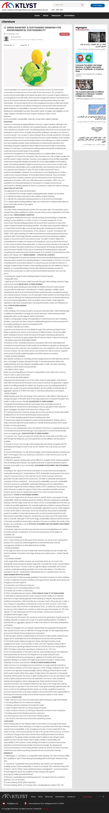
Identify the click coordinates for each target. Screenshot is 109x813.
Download (64, 34)
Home (37, 15)
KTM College (97, 5)
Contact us (71, 797)
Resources (56, 15)
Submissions (69, 15)
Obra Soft (45, 809)
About (45, 15)
